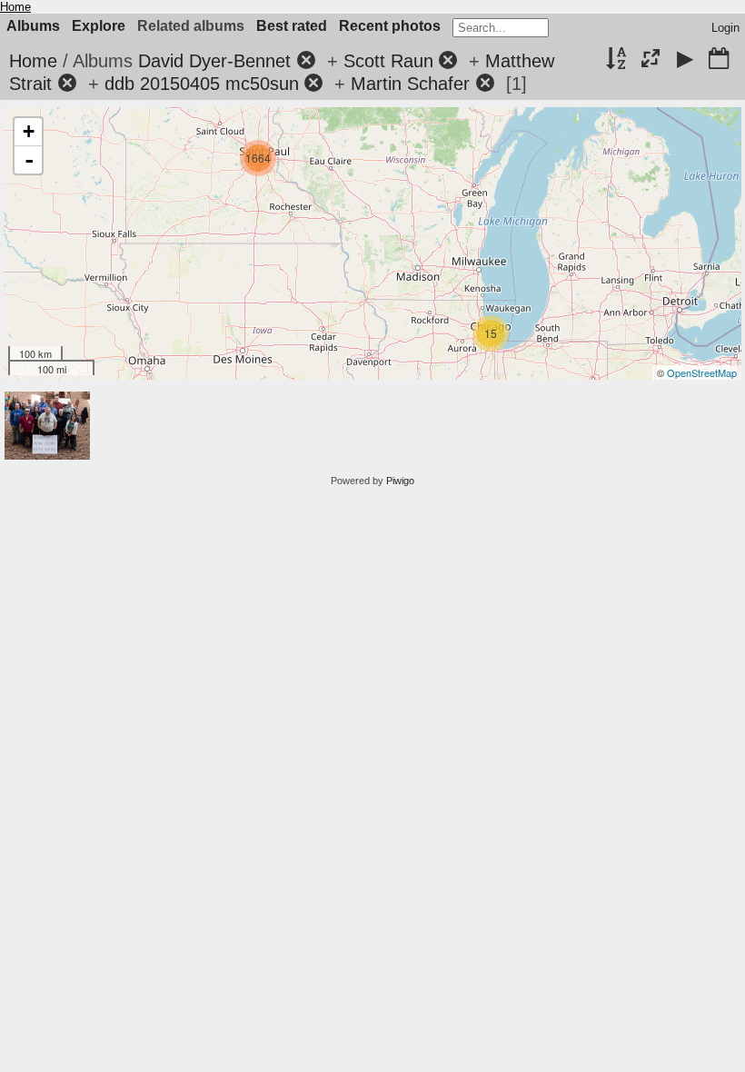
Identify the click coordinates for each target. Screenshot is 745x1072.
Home (15, 7)
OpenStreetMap (702, 372)
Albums (33, 26)
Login (725, 28)
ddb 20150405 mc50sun (201, 84)
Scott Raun (388, 61)
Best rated (291, 26)
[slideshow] (685, 60)
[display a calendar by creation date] (718, 60)
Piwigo (400, 480)
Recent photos (390, 26)
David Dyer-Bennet (214, 61)
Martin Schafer (410, 84)
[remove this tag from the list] (306, 61)
